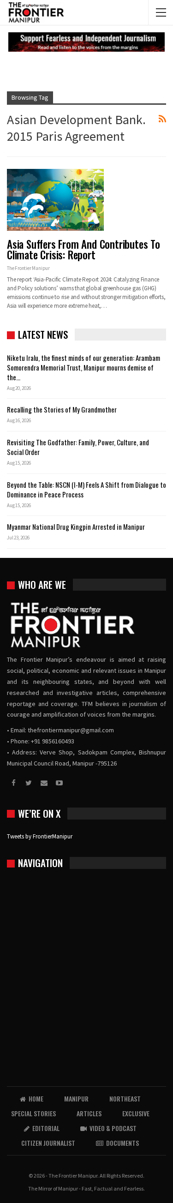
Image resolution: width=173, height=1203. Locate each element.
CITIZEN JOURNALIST (48, 1143)
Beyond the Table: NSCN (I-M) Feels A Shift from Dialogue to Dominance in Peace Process (86, 489)
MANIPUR (76, 1098)
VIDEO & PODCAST (113, 1128)
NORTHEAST (125, 1098)
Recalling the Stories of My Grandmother (62, 409)
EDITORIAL (46, 1128)
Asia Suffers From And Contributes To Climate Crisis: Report (83, 249)
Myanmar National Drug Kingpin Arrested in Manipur (76, 526)
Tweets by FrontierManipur (39, 836)
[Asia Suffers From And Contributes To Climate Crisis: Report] (55, 200)
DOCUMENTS (122, 1143)
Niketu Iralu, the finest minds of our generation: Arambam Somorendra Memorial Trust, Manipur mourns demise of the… (83, 367)
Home (36, 1098)
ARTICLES (89, 1113)
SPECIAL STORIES (33, 1113)
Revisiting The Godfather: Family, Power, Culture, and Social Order (78, 447)
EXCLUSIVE (135, 1113)
